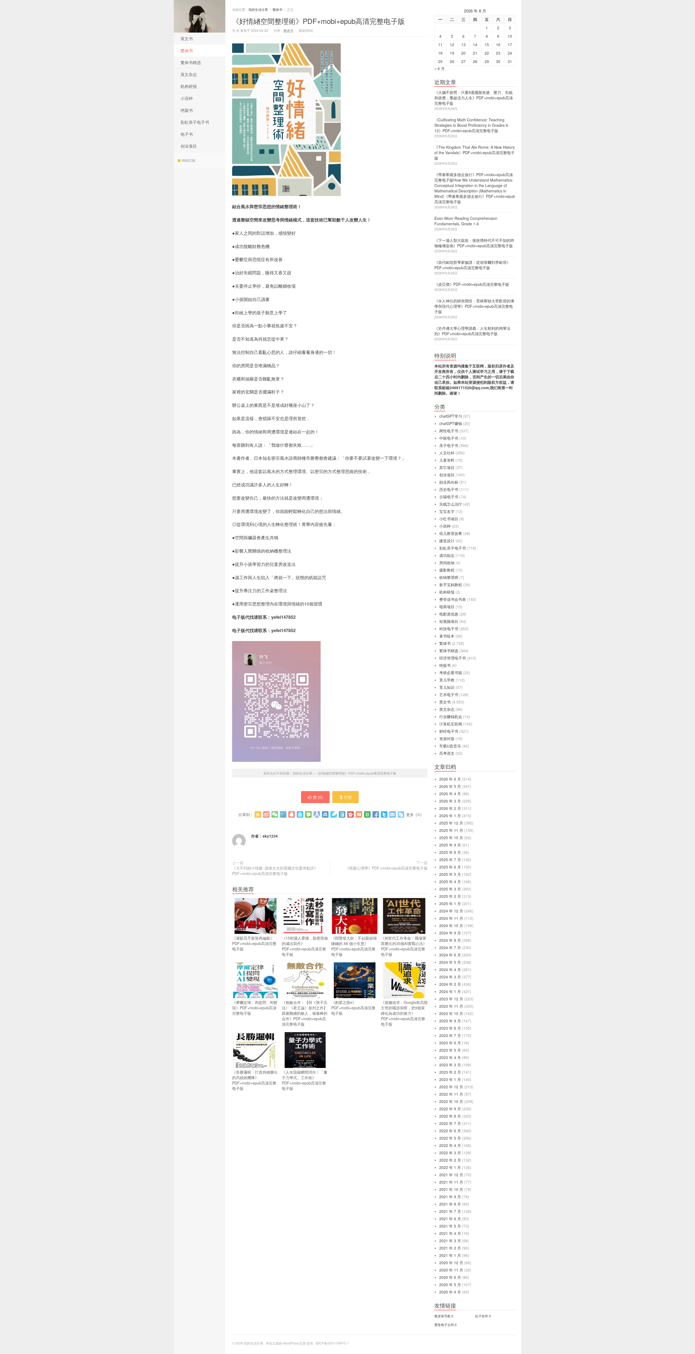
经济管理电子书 (452, 658)
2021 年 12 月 (451, 1174)
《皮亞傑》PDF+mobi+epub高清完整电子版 (471, 284)
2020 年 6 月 (450, 1277)
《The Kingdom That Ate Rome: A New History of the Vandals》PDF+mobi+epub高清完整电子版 (474, 152)
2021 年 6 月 (450, 1218)
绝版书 (187, 110)
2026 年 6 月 (450, 779)
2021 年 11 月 (451, 1182)
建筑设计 (446, 540)
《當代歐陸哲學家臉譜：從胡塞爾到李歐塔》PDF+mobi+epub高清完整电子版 (472, 264)
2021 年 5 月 (450, 1226)
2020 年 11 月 (451, 1270)
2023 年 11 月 (451, 1006)
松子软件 (481, 1316)
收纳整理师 (448, 577)
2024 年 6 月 (450, 954)
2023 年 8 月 (450, 1028)
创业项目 (189, 146)
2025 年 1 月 (450, 903)
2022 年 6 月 (450, 1130)
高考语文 (446, 753)
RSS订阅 (188, 160)
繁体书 (187, 50)
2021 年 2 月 (450, 1248)
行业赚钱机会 (450, 716)
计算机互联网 (450, 724)
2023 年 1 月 (450, 1079)
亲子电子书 (448, 445)
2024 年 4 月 (450, 969)
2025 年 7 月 (450, 859)
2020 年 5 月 (450, 1284)
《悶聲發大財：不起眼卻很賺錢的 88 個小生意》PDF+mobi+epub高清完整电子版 (354, 946)
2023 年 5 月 (450, 1050)
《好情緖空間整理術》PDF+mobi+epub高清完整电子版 (318, 21)
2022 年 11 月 (451, 1094)
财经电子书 (448, 731)
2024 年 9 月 (450, 933)
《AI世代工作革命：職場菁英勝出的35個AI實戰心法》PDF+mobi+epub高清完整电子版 (404, 946)
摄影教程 (446, 570)
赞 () (318, 797)
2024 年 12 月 (451, 911)
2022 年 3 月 (450, 1152)
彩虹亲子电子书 (195, 122)
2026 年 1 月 (450, 815)
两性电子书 (448, 430)
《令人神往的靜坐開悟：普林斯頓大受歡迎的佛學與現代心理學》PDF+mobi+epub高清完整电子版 (474, 306)
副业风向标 (448, 482)
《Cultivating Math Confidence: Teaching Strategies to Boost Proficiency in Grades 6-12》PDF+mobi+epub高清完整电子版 (471, 125)
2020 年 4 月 (450, 1292)
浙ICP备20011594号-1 (332, 1343)
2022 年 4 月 (450, 1145)
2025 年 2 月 (450, 896)
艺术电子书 (448, 694)
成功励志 (446, 555)
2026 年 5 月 (450, 786)
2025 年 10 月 (451, 837)
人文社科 (446, 452)
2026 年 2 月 (450, 808)
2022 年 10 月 (451, 1101)
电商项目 (446, 606)
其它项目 (446, 467)
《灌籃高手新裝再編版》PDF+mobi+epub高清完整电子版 (254, 943)
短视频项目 (448, 621)
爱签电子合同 (444, 1324)
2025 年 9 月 (450, 845)
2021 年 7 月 (450, 1211)
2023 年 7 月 (450, 1035)
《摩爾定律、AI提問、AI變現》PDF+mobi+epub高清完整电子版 (254, 1008)
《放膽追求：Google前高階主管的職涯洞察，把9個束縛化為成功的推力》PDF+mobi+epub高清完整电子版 (404, 1013)
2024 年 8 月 (450, 940)
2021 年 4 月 (450, 1233)
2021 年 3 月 (450, 1240)
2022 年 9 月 (450, 1108)
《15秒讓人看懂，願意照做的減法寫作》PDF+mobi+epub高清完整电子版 (305, 946)
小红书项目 (448, 518)
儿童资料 (446, 460)
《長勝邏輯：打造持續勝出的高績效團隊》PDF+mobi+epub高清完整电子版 (255, 1080)
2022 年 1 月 (450, 1167)
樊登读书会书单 (452, 599)
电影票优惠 (448, 614)
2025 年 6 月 (450, 867)
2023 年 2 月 (450, 1072)
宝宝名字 (446, 511)
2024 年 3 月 (450, 976)
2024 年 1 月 (450, 991)
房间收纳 (446, 562)
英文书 (187, 38)
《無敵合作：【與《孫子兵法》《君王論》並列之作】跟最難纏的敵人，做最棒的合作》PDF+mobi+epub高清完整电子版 (304, 1013)
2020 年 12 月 (451, 1262)
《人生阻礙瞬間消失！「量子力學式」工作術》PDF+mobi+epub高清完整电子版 (304, 1080)
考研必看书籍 (450, 672)
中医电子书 (448, 438)
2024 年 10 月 (451, 925)
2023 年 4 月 (450, 1057)
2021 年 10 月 (451, 1189)
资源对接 (446, 738)
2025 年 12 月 (451, 823)
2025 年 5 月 (450, 874)
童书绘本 (446, 636)
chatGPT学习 (450, 416)
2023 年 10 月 (451, 1013)
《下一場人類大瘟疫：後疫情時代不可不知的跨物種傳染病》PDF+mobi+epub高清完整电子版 (474, 242)
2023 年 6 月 (450, 1042)
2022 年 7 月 (450, 1123)
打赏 (348, 797)
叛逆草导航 (442, 1316)
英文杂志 (189, 74)
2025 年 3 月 (450, 889)
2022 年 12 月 (451, 1086)
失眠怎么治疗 (450, 504)
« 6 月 (439, 68)
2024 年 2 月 (450, 984)
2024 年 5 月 (450, 962)
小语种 (187, 98)
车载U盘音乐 (450, 746)
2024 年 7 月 (450, 947)
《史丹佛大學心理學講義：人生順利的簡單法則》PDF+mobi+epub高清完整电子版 (472, 330)
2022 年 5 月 (450, 1138)
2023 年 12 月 (451, 998)
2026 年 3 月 (450, 801)
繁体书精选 (191, 62)
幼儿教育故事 (450, 533)
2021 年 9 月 (450, 1196)
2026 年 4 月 (450, 793)
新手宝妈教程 (450, 584)
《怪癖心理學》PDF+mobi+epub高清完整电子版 (386, 868)
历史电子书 (448, 489)
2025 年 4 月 (450, 881)
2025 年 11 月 (451, 830)
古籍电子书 (448, 496)
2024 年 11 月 (451, 918)
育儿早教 (446, 680)
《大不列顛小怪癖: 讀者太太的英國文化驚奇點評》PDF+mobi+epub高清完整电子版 (275, 870)
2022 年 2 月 (450, 1160)
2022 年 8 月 (450, 1116)
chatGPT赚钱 (450, 423)
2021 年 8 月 (450, 1204)
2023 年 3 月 (450, 1064)
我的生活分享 (199, 16)
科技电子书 (448, 628)
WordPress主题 (294, 1343)
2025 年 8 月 (450, 852)
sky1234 (270, 836)
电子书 (187, 134)
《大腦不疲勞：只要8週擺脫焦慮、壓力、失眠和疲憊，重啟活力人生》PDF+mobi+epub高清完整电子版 (473, 98)
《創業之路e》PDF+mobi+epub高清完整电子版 (353, 1008)
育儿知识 (446, 687)
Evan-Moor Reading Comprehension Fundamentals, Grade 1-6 (465, 220)
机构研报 (189, 86)
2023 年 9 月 (450, 1020)
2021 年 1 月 (450, 1255)
